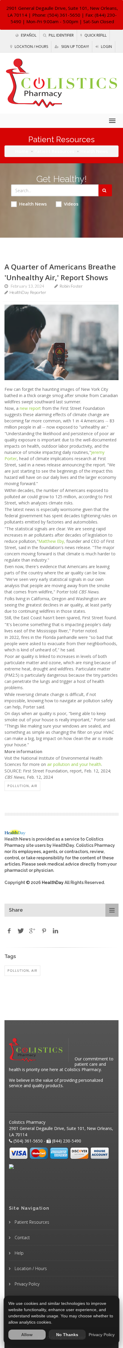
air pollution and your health (74, 764)
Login (106, 46)
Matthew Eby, (52, 541)
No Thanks (67, 1334)
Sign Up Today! (74, 46)
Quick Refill (95, 35)
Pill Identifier (61, 35)
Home (21, 151)
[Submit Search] (105, 190)
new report (30, 408)
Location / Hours (31, 46)
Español (28, 35)
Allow (27, 1334)
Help (18, 1253)
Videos (71, 204)
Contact (21, 1237)
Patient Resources (54, 151)
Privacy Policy (26, 1284)
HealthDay (53, 882)
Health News (33, 204)
